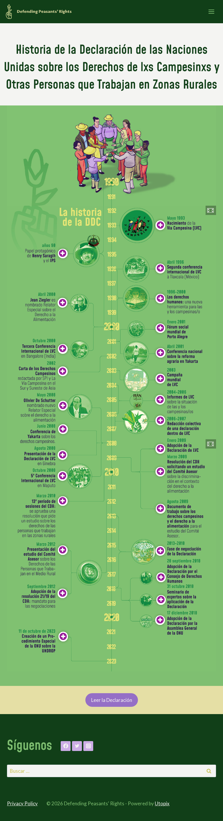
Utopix (162, 803)
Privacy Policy (22, 803)
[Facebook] (66, 746)
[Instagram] (88, 746)
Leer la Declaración (111, 700)
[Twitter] (77, 746)
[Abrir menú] (211, 11)
